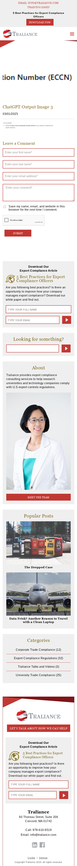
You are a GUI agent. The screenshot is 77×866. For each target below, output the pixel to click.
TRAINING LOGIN (38, 7)
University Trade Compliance (35, 675)
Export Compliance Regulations (35, 658)
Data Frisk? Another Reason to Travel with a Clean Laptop (38, 620)
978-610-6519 (42, 829)
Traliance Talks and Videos (36, 666)
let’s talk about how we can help (39, 728)
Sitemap (43, 858)
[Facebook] (42, 845)
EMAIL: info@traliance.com (38, 2)
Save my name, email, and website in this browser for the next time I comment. (37, 208)
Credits (31, 858)
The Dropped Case (38, 567)
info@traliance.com (43, 834)
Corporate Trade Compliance (35, 649)
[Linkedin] (34, 845)
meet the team (38, 497)
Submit (66, 320)
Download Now (40, 22)
